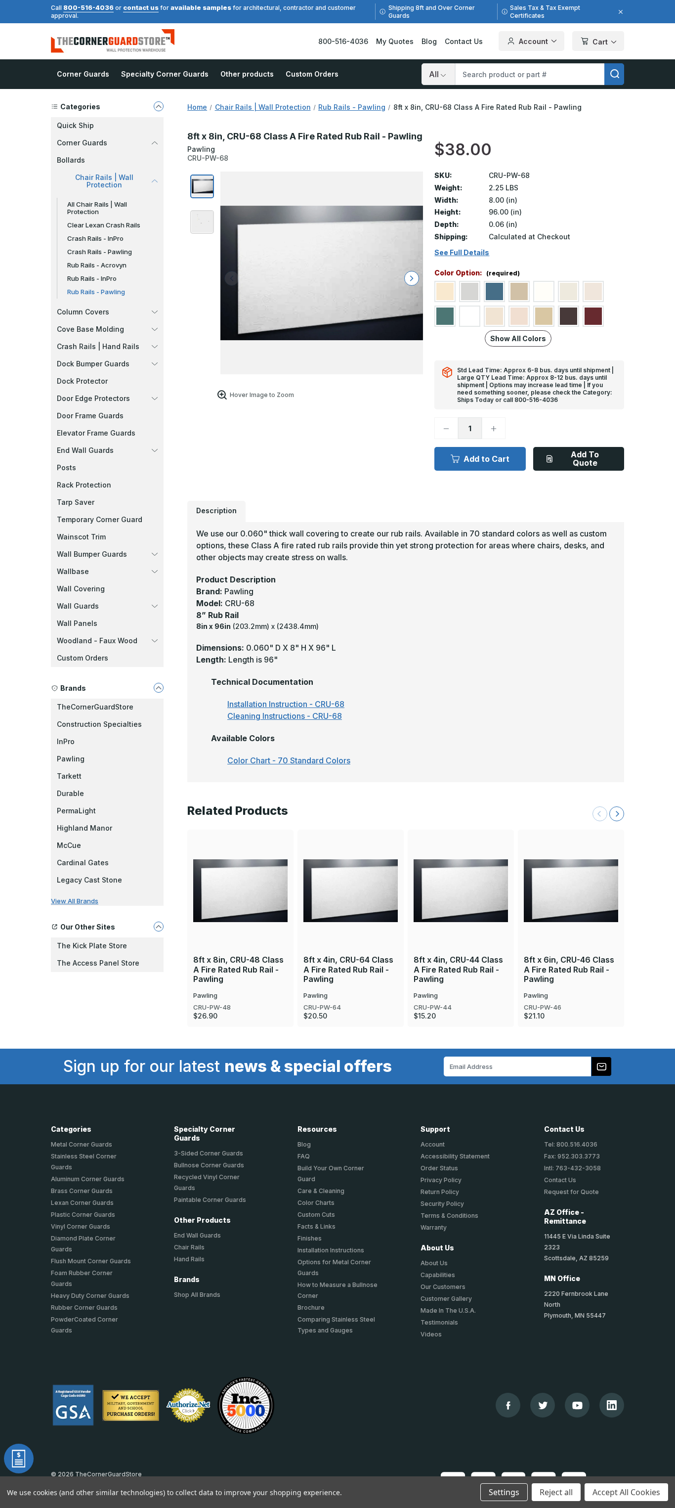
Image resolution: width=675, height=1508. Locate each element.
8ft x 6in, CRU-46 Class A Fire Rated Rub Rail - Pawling (569, 969)
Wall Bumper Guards (92, 554)
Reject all (556, 1492)
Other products (247, 74)
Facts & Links (316, 1226)
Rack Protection (84, 485)
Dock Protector (82, 381)
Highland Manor (84, 828)
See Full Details (461, 253)
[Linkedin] (612, 1405)
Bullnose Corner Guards (209, 1165)
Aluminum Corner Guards (88, 1179)
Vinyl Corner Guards (80, 1226)
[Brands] (159, 688)
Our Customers (443, 1286)
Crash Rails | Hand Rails (98, 346)
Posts (66, 467)
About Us (434, 1263)
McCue (69, 845)
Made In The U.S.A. (448, 1310)
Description (216, 510)
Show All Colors (518, 338)
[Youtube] (577, 1405)
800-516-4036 (88, 7)
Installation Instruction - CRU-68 (285, 704)
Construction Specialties (99, 724)
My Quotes (395, 41)
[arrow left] (231, 278)
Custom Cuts (316, 1214)
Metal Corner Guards (81, 1144)
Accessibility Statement (455, 1156)
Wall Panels (77, 623)
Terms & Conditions (449, 1215)
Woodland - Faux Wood (97, 640)
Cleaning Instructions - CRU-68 (284, 716)
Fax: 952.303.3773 (572, 1156)
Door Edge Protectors (93, 398)
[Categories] (159, 106)
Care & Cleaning (320, 1191)
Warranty (434, 1227)
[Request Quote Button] (19, 1458)
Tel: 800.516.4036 (570, 1144)
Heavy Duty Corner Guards (90, 1295)
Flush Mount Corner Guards (91, 1261)
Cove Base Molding (90, 329)
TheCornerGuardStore (95, 707)
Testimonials (439, 1322)
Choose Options (240, 874)
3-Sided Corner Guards (208, 1153)
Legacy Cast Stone (89, 880)
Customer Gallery (446, 1298)
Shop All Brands (197, 1294)
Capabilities (438, 1275)
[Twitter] (542, 1405)
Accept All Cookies (626, 1492)
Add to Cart (486, 459)
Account (533, 41)
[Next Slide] (616, 813)
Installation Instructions (330, 1250)
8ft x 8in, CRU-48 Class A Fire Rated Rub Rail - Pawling (238, 969)
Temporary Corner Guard (99, 519)
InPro (66, 741)
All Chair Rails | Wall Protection (97, 208)
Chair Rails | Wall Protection (104, 181)
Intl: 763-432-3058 (572, 1168)
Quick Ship (75, 125)
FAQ (303, 1156)
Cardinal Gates (83, 862)
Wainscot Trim (81, 536)
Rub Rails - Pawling (96, 292)
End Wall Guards (85, 450)
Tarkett (69, 776)
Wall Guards (78, 606)
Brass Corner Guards (82, 1191)
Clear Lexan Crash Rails (103, 225)
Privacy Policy (441, 1180)
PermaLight (76, 810)
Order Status (439, 1168)
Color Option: (477, 273)
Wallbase (73, 571)
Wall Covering (81, 588)
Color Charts (316, 1202)
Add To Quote (585, 458)
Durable (70, 793)
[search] (614, 74)
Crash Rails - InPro (95, 238)
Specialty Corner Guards (165, 74)
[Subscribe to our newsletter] (601, 1066)
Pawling (70, 758)
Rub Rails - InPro (92, 278)
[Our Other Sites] (159, 926)
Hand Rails (189, 1259)
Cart (600, 42)
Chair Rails (189, 1247)
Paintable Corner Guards (210, 1199)
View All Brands (74, 901)
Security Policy (442, 1203)
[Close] (619, 11)
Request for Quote (571, 1192)
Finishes (309, 1238)
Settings (504, 1492)
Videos (431, 1334)
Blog (429, 41)
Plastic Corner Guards (83, 1214)
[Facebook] (508, 1405)
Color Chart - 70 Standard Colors (288, 760)
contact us (141, 7)
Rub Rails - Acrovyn (97, 265)
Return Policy (440, 1192)
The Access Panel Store (98, 963)
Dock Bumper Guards (93, 363)
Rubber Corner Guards (84, 1307)
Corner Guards (83, 74)
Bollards (71, 160)
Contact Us (464, 41)
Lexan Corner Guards (82, 1202)
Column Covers (83, 312)
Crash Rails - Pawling (99, 252)
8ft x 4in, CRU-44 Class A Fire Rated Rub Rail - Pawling (458, 969)
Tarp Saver (75, 502)
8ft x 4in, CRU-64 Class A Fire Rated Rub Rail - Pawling (348, 969)
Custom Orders (312, 74)
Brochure (311, 1307)
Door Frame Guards (90, 415)
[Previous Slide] (599, 813)
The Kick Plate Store (92, 945)
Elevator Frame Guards (96, 433)
